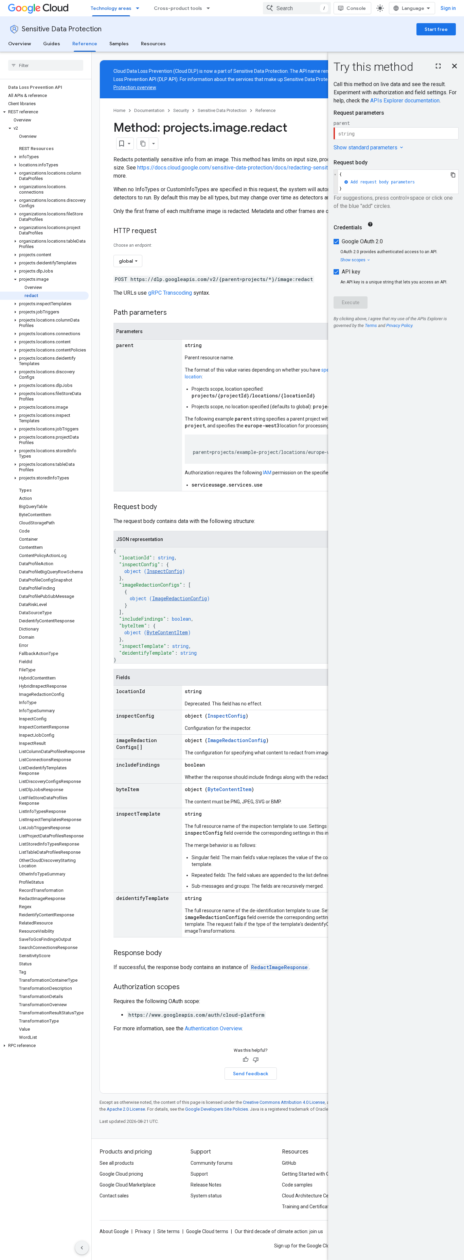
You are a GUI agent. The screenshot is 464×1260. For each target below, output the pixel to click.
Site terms (168, 1231)
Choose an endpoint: (132, 245)
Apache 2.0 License (126, 1109)
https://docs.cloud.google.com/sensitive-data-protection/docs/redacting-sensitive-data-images (252, 167)
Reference (84, 43)
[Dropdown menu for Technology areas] (139, 8)
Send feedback (250, 1073)
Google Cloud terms (207, 1231)
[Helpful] (245, 1059)
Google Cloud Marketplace (128, 1185)
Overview (19, 43)
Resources (153, 43)
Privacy (143, 1231)
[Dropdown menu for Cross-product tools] (210, 8)
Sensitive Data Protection (62, 29)
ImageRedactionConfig (179, 598)
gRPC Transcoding (170, 293)
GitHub (289, 1163)
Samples (119, 43)
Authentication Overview (213, 1028)
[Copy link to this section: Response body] (168, 953)
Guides (51, 43)
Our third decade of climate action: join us (279, 1231)
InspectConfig (164, 571)
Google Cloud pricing (121, 1174)
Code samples (297, 1185)
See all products (117, 1163)
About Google (114, 1231)
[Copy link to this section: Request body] (164, 507)
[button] (44, 112)
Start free (436, 29)
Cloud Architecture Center (310, 1195)
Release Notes (206, 1185)
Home (119, 110)
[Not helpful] (256, 1059)
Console (356, 8)
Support (199, 1174)
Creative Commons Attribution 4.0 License (284, 1102)
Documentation (149, 110)
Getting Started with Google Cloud (318, 1174)
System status (206, 1195)
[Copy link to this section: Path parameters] (173, 313)
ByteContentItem (167, 632)
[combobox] (297, 8)
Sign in (448, 8)
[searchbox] (45, 65)
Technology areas (111, 8)
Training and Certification (309, 1206)
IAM (267, 472)
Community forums (212, 1163)
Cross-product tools (178, 8)
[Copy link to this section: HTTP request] (163, 231)
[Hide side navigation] (82, 1248)
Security (181, 110)
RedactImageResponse (279, 967)
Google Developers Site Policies (216, 1109)
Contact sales (114, 1195)
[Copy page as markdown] (143, 143)
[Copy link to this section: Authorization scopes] (186, 987)
